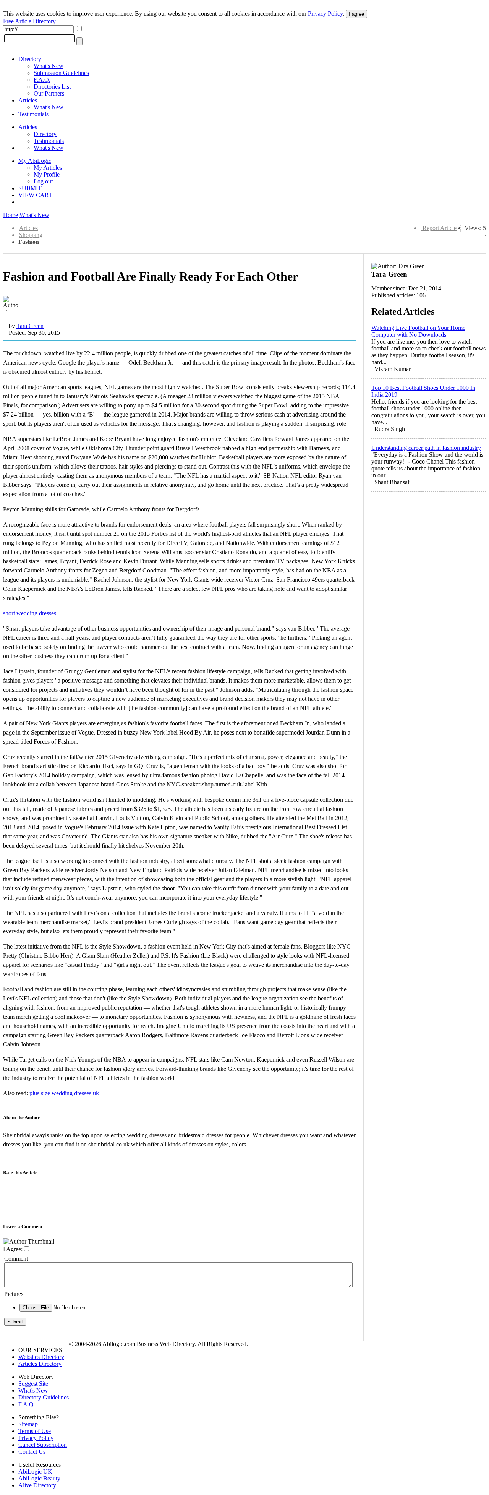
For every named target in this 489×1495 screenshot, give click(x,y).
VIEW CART (35, 195)
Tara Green (30, 326)
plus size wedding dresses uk (64, 1093)
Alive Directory (37, 1485)
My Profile (47, 174)
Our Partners (49, 93)
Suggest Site (33, 1383)
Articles (27, 100)
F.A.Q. (42, 79)
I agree (356, 14)
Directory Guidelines (43, 1397)
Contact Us (31, 1451)
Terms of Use (34, 1431)
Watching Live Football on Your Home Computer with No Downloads (418, 331)
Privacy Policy (325, 13)
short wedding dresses (29, 613)
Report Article (440, 228)
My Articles (48, 167)
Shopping (30, 235)
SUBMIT (30, 188)
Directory (29, 59)
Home (10, 215)
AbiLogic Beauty (39, 1478)
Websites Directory (41, 1357)
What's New (48, 66)
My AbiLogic (34, 160)
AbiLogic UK (35, 1471)
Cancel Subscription (42, 1444)
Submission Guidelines (61, 73)
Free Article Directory (29, 21)
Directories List (52, 86)
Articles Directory (40, 1363)
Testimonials (33, 114)
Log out (43, 181)
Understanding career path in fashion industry (426, 447)
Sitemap (28, 1424)
